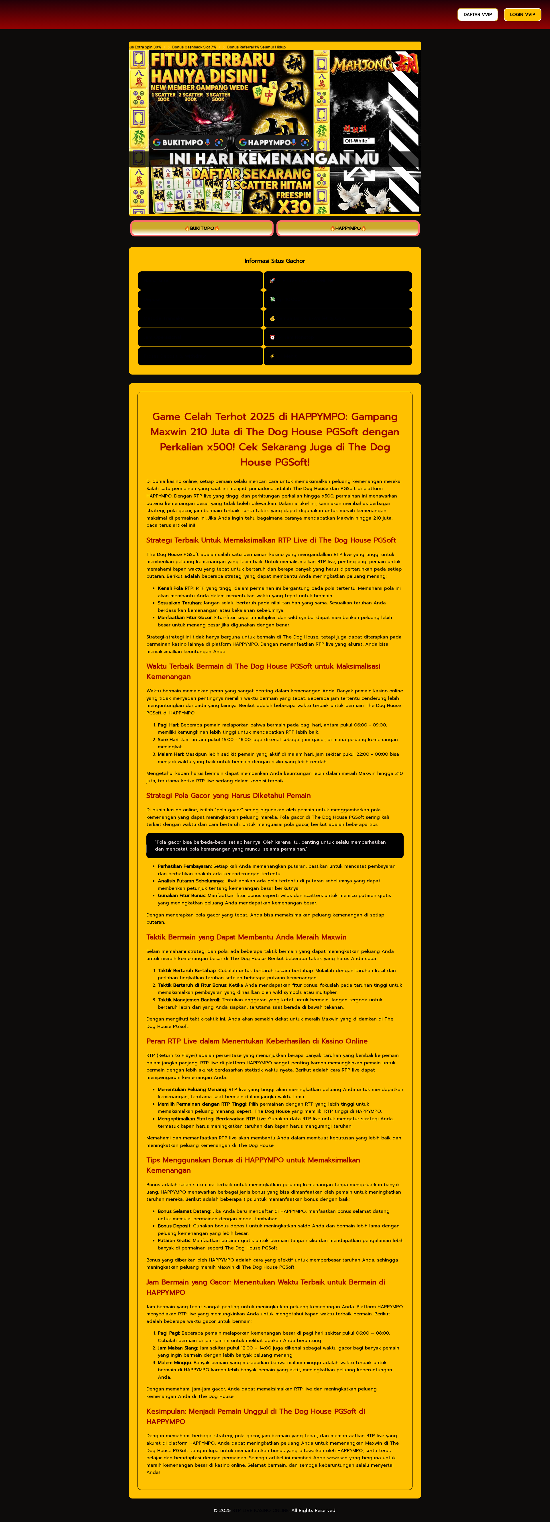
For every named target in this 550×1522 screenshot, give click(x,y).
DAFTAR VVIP (478, 14)
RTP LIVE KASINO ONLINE (260, 1510)
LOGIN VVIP (522, 14)
